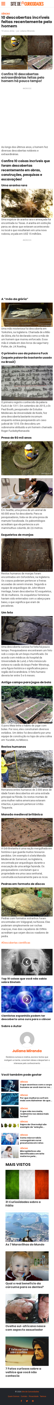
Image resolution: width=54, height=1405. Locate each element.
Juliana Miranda (27, 31)
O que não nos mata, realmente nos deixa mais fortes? (34, 1114)
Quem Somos (13, 1396)
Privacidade (33, 1396)
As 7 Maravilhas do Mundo (24, 1244)
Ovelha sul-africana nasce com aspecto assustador (25, 1328)
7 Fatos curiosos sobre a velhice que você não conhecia (23, 1372)
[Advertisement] (27, 117)
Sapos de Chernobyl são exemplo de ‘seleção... (33, 1125)
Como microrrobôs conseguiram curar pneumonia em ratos (31, 1140)
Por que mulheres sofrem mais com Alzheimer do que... (36, 1099)
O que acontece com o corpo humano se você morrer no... (36, 1086)
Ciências (5, 14)
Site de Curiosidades (30, 1392)
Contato (24, 1396)
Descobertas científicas (16, 942)
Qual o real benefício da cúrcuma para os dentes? (24, 1285)
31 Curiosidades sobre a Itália (23, 1204)
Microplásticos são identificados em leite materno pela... (32, 1154)
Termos (43, 1396)
